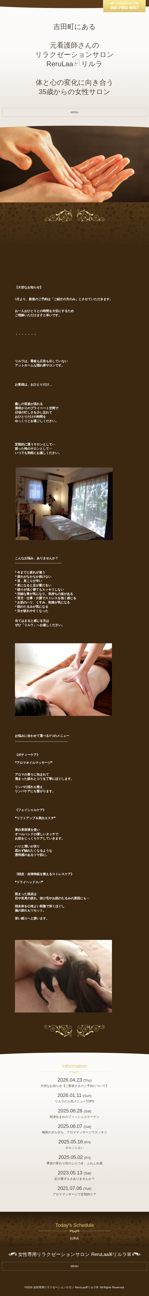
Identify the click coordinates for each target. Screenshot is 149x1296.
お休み (74, 1238)
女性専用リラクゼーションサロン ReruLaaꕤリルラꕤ (65, 1287)
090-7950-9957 (124, 7)
